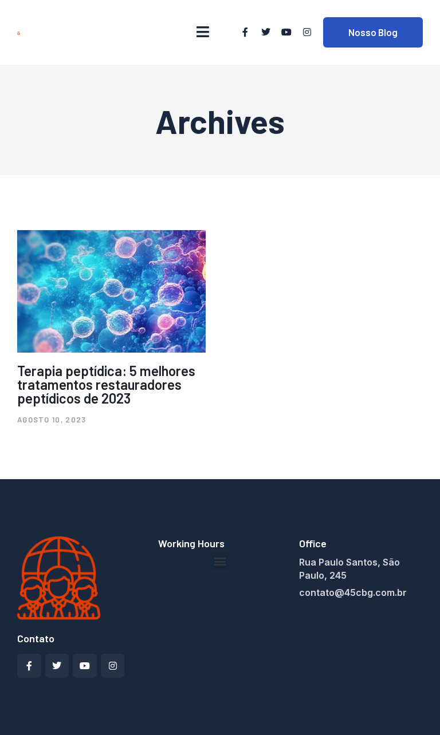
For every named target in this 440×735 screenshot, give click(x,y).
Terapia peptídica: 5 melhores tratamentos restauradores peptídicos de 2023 (106, 384)
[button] (219, 560)
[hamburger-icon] (202, 32)
